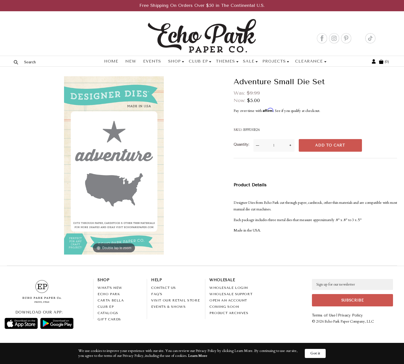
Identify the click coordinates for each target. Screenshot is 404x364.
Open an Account (228, 300)
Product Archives (228, 313)
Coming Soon (224, 307)
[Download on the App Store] (21, 323)
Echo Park (109, 294)
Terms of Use (324, 315)
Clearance (309, 61)
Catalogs (108, 313)
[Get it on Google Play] (56, 323)
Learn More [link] (197, 355)
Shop (174, 61)
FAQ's (156, 294)
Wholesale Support (230, 294)
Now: (240, 100)
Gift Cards (109, 319)
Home (111, 61)
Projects (274, 61)
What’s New (110, 288)
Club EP (198, 61)
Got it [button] (315, 353)
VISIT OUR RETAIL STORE (175, 300)
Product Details (250, 184)
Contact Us (163, 288)
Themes (225, 61)
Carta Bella (111, 300)
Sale (248, 61)
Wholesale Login (228, 288)
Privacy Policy (350, 315)
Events (152, 61)
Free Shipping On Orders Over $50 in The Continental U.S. (202, 5)
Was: (240, 93)
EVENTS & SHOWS (168, 307)
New (130, 61)
